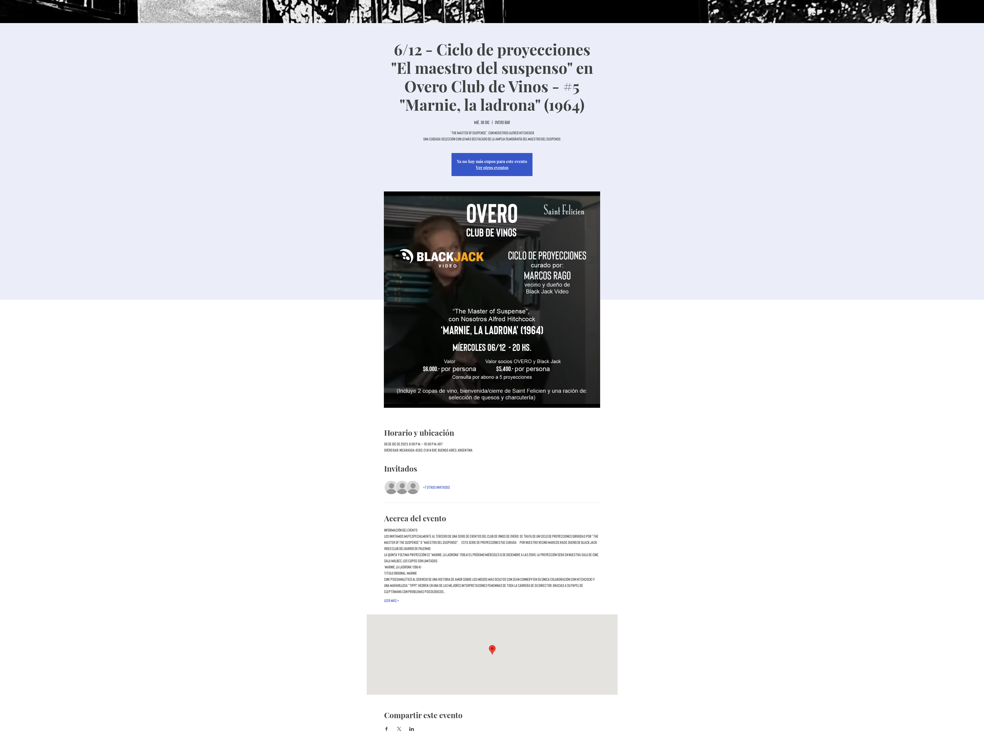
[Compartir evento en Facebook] (386, 729)
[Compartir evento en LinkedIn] (411, 729)
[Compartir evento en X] (399, 729)
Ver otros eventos (492, 167)
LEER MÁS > (391, 601)
